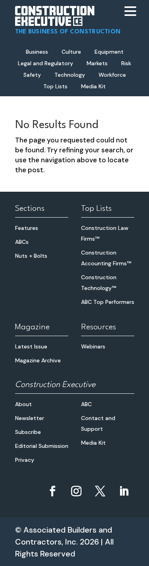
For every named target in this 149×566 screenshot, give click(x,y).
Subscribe (28, 432)
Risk (126, 63)
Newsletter (29, 418)
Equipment (109, 51)
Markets (97, 63)
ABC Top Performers (107, 301)
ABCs (22, 241)
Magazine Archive (38, 360)
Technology (69, 74)
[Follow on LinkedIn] (124, 491)
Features (26, 227)
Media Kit (93, 86)
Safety (32, 74)
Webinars (93, 346)
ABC (86, 404)
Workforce (112, 74)
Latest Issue (31, 346)
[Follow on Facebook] (52, 491)
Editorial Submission (41, 445)
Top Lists (55, 86)
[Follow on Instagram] (76, 491)
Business (37, 51)
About (23, 404)
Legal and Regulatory (45, 63)
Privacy (24, 459)
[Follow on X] (100, 491)
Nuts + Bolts (31, 255)
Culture (71, 51)
